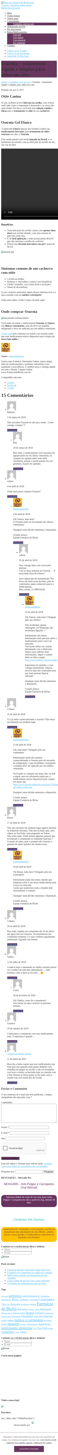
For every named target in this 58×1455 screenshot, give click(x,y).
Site (3, 1138)
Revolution (47, 1321)
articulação (6, 1299)
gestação (31, 1309)
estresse (33, 1304)
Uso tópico (18, 37)
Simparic (23, 1324)
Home (4, 82)
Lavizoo (39, 1312)
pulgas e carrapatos (28, 1320)
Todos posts (12, 18)
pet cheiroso (46, 1316)
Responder (12, 430)
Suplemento (44, 1324)
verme (50, 1328)
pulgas (11, 1320)
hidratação (45, 1309)
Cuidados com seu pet (23, 24)
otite (36, 1316)
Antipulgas (45, 1296)
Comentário (6, 1102)
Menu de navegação (10, 8)
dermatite (15, 1304)
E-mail (5, 1133)
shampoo (13, 1324)
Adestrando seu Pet (16, 26)
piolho (4, 1320)
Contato (11, 45)
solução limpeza (32, 1324)
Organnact (27, 1316)
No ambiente (19, 43)
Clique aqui (6, 333)
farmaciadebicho (16, 356)
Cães (3, 1304)
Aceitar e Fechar (29, 1449)
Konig (30, 1312)
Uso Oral (42, 1328)
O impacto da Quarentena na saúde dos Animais (29, 1272)
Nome (5, 1127)
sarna (4, 1324)
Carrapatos (33, 1300)
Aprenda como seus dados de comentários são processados (26, 1165)
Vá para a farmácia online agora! (16, 5)
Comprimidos (46, 1299)
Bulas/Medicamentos (17, 32)
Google (10, 382)
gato (19, 1309)
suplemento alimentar (17, 1328)
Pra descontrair (14, 29)
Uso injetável (19, 40)
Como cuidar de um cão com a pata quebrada (28, 1280)
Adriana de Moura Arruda (19, 1054)
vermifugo (7, 1331)
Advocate (4, 1296)
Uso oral (17, 34)
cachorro (24, 1299)
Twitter (10, 388)
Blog (9, 13)
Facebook (11, 385)
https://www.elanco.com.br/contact (41, 660)
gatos (25, 1309)
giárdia (37, 1309)
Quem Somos (13, 15)
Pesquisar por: (7, 1171)
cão (8, 1304)
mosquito (16, 1316)
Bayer (15, 1299)
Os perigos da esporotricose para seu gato (27, 1283)
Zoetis (23, 1331)
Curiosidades (13, 21)
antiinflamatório (31, 1296)
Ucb (34, 1328)
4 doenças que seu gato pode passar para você (29, 1270)
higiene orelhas (19, 1313)
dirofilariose (25, 1304)
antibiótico (15, 1296)
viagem (16, 1332)
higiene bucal (6, 1313)
